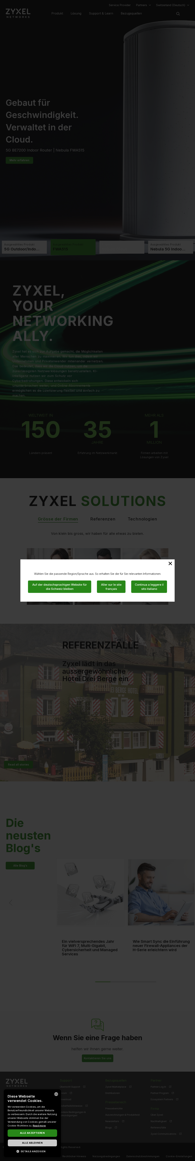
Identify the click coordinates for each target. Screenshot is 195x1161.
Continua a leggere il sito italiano (149, 587)
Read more (39, 1125)
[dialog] (32, 1123)
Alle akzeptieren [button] (32, 1132)
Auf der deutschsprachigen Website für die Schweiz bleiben (59, 587)
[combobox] (56, 1094)
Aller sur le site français (111, 587)
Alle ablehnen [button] (32, 1142)
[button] (32, 1151)
